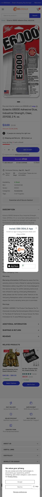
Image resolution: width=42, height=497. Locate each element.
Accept (20, 482)
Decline (19, 487)
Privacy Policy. (12, 476)
